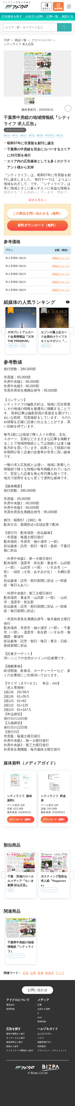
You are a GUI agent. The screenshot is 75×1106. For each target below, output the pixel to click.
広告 (26, 973)
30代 (16, 136)
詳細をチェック (61, 258)
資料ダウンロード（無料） (38, 225)
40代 (24, 136)
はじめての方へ (45, 1034)
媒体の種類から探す (15, 1034)
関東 (41, 136)
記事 (40, 1005)
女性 (8, 136)
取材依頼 (42, 1021)
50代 (32, 136)
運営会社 (10, 1005)
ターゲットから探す (15, 1038)
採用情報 (10, 1009)
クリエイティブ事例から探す (19, 1050)
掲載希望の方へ (45, 1042)
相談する (67, 16)
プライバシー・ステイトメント (52, 1050)
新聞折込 (51, 136)
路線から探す (12, 1046)
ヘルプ (41, 1038)
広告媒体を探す (12, 16)
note (40, 1017)
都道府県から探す (14, 1042)
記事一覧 (52, 16)
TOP (7, 40)
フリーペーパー (41, 40)
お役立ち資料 (34, 16)
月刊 (60, 136)
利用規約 (42, 1046)
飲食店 (49, 973)
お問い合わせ (38, 990)
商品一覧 (20, 40)
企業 (33, 973)
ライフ (60, 973)
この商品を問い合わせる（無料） (37, 213)
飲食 (41, 973)
